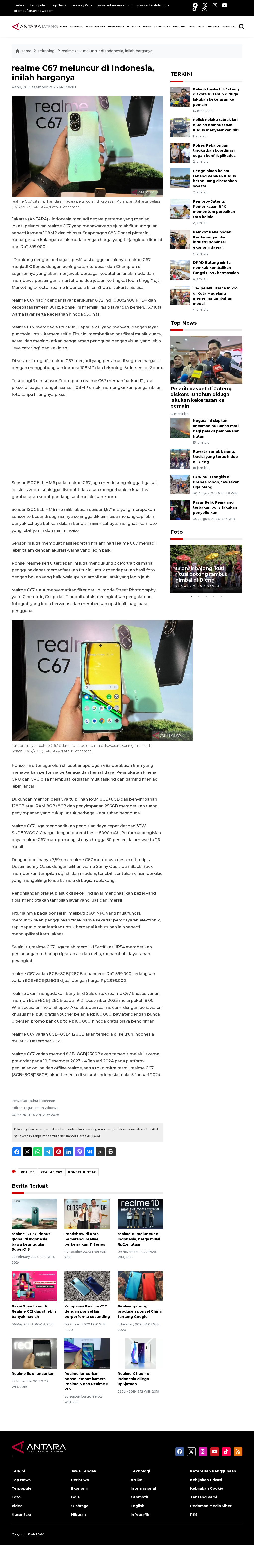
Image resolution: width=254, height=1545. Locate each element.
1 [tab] (191, 596)
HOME (63, 26)
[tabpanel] (206, 569)
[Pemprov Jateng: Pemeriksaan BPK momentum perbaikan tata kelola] (180, 208)
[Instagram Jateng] (215, 5)
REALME (28, 1172)
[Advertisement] (87, 439)
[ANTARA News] (35, 26)
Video (17, 1506)
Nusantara (21, 1514)
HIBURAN (178, 26)
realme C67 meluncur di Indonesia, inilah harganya (107, 51)
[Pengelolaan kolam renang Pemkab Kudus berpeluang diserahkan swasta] (180, 178)
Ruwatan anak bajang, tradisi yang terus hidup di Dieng (215, 456)
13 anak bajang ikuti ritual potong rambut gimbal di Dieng (201, 574)
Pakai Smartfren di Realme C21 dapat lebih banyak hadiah (34, 1311)
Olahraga (79, 1506)
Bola (75, 1497)
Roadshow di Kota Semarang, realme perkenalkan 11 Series (84, 1239)
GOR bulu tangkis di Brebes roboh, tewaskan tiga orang (216, 482)
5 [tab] (221, 596)
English (137, 1506)
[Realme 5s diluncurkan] (34, 1353)
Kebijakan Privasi (206, 1480)
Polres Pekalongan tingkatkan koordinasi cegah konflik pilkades (214, 150)
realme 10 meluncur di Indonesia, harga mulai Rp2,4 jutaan (139, 1239)
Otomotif (140, 1497)
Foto (176, 532)
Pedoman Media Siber (211, 1506)
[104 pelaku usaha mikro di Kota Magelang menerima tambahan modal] (180, 295)
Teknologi (46, 51)
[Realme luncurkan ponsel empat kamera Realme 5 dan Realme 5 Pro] (87, 1353)
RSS (194, 1514)
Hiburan (78, 1514)
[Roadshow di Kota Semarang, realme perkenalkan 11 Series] (87, 1213)
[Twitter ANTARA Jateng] (205, 5)
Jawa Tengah (95, 26)
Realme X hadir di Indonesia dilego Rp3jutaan (134, 1378)
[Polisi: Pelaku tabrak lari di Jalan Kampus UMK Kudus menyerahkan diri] (180, 126)
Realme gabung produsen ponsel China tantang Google (140, 1311)
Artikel (137, 1480)
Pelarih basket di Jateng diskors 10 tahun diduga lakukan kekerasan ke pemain (201, 397)
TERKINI (181, 74)
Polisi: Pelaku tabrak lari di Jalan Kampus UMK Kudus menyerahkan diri (216, 125)
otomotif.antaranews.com (34, 11)
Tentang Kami (82, 5)
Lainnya (227, 26)
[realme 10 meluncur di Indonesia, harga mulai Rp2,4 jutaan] (140, 1213)
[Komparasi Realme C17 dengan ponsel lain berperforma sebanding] (87, 1285)
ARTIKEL (212, 26)
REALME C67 (51, 1172)
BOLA (146, 26)
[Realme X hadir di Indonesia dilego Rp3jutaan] (140, 1353)
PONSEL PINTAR (82, 1172)
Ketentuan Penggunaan (213, 1471)
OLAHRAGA (161, 26)
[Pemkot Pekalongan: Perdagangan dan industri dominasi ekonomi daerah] (180, 239)
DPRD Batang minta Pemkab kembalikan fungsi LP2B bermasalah (216, 267)
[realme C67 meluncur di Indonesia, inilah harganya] (206, 359)
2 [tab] (198, 596)
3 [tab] (206, 596)
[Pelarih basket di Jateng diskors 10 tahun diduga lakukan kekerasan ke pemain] (180, 96)
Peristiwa (80, 1480)
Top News (58, 5)
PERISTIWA (115, 26)
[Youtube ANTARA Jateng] (225, 5)
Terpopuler (38, 5)
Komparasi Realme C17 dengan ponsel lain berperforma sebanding (87, 1311)
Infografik (140, 1514)
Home (25, 51)
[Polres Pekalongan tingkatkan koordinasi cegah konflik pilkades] (180, 152)
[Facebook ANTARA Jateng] (195, 5)
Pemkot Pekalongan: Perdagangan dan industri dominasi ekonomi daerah (212, 240)
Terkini (19, 5)
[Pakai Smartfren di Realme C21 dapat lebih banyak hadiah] (34, 1285)
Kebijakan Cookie (206, 1488)
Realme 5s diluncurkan (33, 1373)
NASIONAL (76, 26)
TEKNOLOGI (195, 26)
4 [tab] (213, 596)
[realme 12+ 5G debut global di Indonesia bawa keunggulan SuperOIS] (34, 1213)
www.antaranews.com (114, 5)
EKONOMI (132, 26)
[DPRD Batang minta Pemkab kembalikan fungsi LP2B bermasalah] (180, 269)
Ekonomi (79, 1488)
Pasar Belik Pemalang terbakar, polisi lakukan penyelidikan (215, 507)
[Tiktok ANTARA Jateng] (195, 8)
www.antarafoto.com (153, 5)
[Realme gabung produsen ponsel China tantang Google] (140, 1285)
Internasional (143, 1488)
